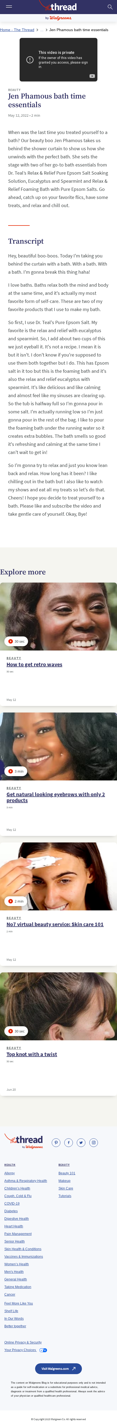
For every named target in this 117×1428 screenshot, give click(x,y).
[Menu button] (8, 7)
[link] (56, 1142)
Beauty (14, 658)
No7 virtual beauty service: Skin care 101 (55, 924)
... (42, 30)
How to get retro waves (34, 664)
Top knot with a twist (32, 1054)
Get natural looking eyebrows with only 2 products (56, 797)
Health (10, 1164)
